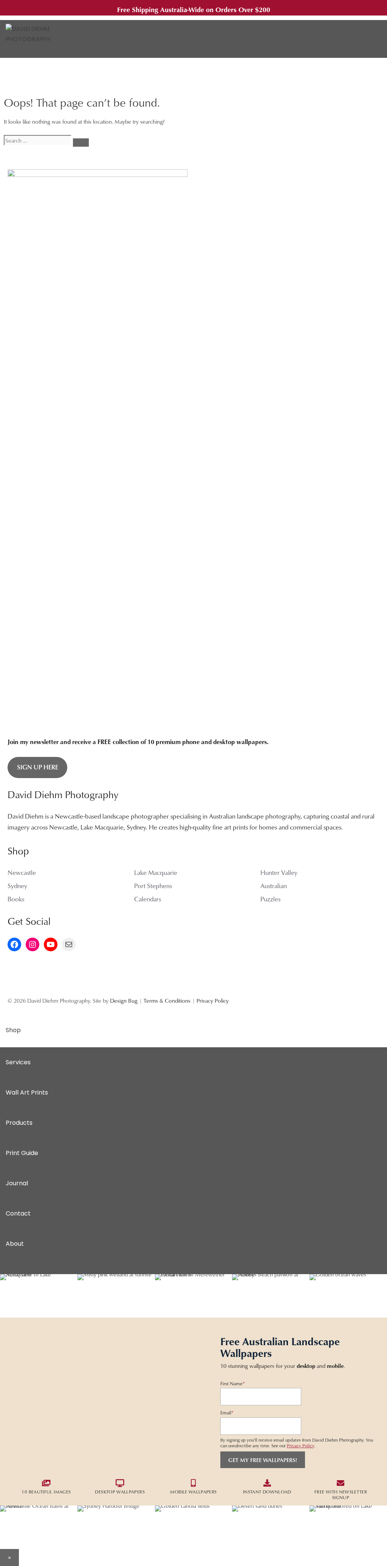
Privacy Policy (213, 1000)
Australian (273, 885)
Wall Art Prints (27, 1092)
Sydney (17, 885)
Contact (18, 1213)
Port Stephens (153, 885)
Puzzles (270, 899)
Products (19, 1122)
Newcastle (22, 872)
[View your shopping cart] (363, 39)
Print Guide (22, 1153)
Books (16, 899)
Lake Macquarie (155, 872)
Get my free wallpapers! (262, 1460)
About (15, 1243)
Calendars (147, 899)
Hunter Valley (278, 872)
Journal (17, 1183)
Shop (13, 1030)
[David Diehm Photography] (38, 39)
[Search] (81, 142)
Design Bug (124, 1000)
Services (18, 1062)
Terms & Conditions (167, 1000)
